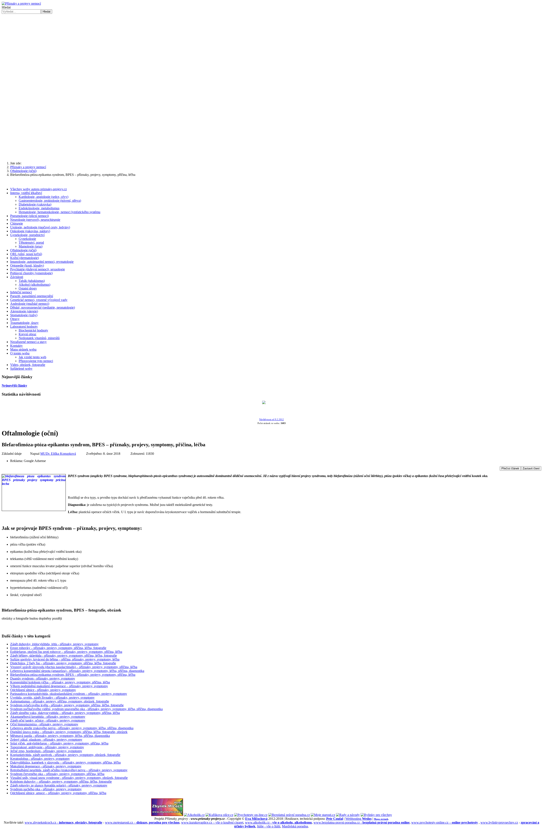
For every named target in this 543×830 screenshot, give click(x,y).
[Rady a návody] (348, 815)
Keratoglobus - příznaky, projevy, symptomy (40, 758)
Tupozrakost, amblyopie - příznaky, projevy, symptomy (47, 747)
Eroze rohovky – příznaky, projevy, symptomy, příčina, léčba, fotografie (58, 648)
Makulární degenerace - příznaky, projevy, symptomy (45, 766)
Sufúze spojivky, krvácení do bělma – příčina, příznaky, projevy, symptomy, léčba (64, 659)
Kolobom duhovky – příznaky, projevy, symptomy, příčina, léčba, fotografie (61, 781)
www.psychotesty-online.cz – (444, 822)
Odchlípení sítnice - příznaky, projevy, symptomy (43, 690)
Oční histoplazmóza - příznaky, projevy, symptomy (44, 724)
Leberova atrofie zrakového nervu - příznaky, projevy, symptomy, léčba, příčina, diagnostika (71, 728)
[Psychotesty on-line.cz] (250, 815)
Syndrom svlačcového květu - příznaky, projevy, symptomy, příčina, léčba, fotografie (67, 705)
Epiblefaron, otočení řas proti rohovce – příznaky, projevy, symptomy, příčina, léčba (66, 652)
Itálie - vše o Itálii (268, 826)
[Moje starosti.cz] (323, 815)
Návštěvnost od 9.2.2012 (271, 419)
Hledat (6, 7)
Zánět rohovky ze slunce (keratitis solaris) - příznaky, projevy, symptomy (58, 785)
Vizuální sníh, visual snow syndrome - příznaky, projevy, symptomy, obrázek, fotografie (69, 778)
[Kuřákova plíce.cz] (219, 815)
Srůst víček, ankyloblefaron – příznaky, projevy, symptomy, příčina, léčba (59, 743)
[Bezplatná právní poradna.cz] (289, 815)
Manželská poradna (295, 826)
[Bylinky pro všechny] (376, 815)
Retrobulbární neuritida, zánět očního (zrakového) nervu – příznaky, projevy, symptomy (68, 770)
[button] (271, 83)
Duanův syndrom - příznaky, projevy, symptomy (42, 678)
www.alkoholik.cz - (278, 822)
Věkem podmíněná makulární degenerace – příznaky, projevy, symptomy (59, 686)
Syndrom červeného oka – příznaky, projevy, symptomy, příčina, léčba (57, 774)
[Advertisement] (271, 125)
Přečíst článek (510, 468)
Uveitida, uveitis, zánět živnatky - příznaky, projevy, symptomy (52, 697)
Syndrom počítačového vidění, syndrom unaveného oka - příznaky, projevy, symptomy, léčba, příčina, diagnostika (86, 709)
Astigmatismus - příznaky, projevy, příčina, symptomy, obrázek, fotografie (59, 701)
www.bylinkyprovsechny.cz (499, 822)
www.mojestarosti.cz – (142, 822)
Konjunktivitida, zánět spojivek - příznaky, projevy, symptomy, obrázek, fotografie (65, 755)
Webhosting (358, 818)
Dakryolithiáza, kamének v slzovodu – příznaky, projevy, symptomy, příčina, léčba (65, 762)
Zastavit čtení (531, 468)
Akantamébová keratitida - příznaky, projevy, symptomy (47, 716)
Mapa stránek (381, 819)
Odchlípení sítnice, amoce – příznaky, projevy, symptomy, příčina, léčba (58, 793)
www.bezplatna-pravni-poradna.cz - (361, 822)
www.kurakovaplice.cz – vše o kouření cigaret (212, 822)
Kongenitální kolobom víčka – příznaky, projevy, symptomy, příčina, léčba (60, 682)
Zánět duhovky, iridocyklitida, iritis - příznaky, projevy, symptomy (54, 644)
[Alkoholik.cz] (194, 815)
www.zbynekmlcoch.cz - (63, 822)
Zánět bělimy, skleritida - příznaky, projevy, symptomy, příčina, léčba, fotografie (63, 655)
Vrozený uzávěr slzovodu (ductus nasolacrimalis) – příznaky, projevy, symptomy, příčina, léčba (73, 667)
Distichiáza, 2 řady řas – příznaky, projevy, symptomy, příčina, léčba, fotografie (63, 663)
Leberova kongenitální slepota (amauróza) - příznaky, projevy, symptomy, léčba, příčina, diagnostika (77, 671)
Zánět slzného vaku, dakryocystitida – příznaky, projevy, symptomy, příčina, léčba (65, 713)
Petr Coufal (334, 818)
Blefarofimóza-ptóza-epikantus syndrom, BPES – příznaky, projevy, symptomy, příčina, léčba (72, 674)
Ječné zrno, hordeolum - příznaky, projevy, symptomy (46, 751)
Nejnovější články (14, 385)
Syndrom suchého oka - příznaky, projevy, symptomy (46, 789)
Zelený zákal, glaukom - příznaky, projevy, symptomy (46, 739)
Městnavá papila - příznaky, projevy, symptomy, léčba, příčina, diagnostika (60, 736)
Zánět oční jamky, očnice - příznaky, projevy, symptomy (47, 720)
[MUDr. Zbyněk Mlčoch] (167, 815)
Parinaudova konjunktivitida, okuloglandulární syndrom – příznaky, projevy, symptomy (68, 694)
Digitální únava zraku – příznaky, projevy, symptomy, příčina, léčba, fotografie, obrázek (68, 732)
